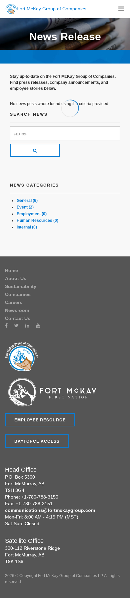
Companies (18, 294)
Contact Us (17, 318)
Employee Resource (40, 420)
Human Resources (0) (37, 220)
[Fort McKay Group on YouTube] (38, 325)
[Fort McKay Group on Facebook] (6, 325)
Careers (13, 302)
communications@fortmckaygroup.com (50, 510)
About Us (15, 278)
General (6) (27, 200)
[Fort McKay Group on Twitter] (16, 325)
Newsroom (17, 310)
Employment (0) (32, 214)
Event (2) (25, 207)
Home (11, 270)
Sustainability (20, 286)
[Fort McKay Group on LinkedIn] (27, 325)
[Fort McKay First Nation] (51, 391)
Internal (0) (27, 227)
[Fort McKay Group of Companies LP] (21, 356)
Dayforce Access (37, 441)
